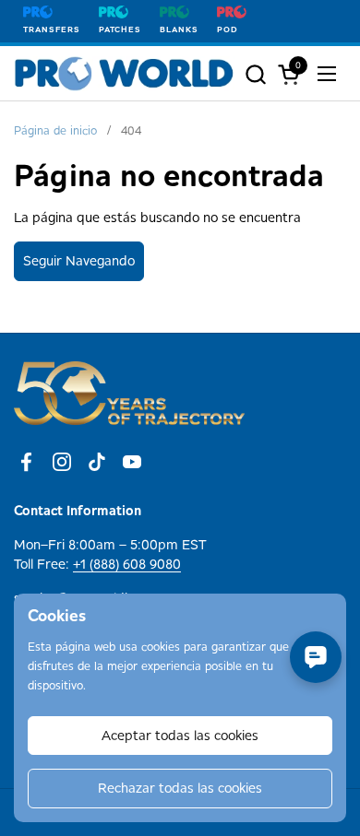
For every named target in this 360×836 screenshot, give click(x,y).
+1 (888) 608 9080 (127, 564)
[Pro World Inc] (124, 73)
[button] (255, 74)
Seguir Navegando (79, 260)
